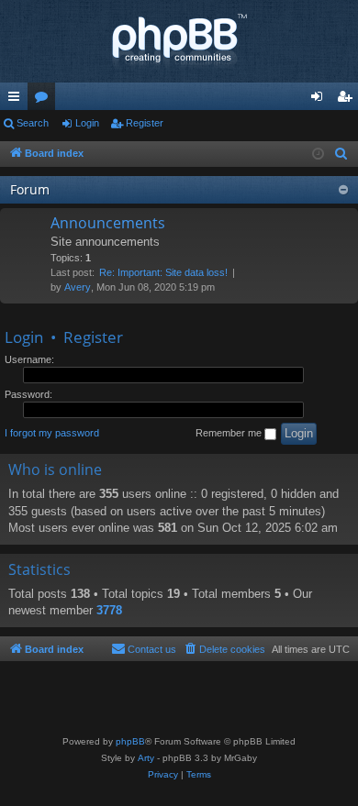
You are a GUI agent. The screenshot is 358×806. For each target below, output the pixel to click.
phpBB (130, 741)
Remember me (230, 432)
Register (144, 122)
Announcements (107, 223)
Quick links (17, 100)
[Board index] (179, 41)
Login (87, 122)
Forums (45, 100)
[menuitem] (341, 154)
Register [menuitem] (348, 100)
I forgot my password (52, 432)
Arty (146, 758)
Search (33, 122)
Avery (77, 287)
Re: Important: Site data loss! (163, 272)
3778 (109, 610)
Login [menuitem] (320, 100)
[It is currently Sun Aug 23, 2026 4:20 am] (318, 154)
